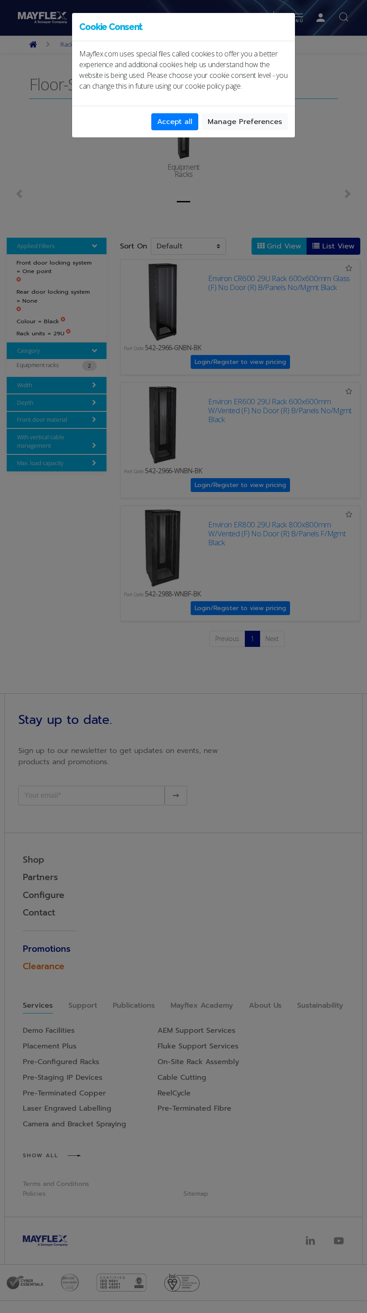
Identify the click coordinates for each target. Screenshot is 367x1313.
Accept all (174, 121)
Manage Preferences (245, 121)
